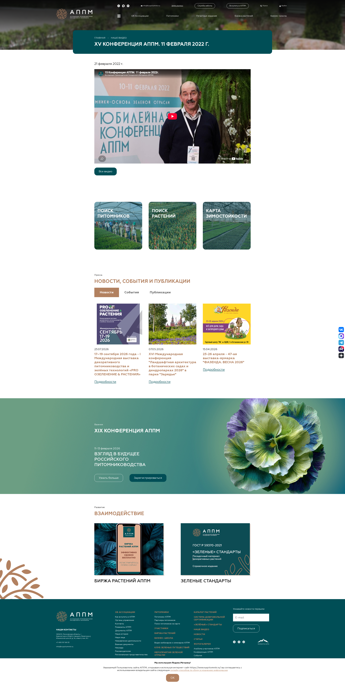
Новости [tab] (107, 292)
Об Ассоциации (140, 16)
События (198, 656)
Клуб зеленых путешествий (171, 648)
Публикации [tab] (160, 292)
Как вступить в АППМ (125, 617)
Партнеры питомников (164, 620)
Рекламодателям (123, 651)
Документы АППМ (123, 631)
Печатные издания (206, 16)
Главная (99, 38)
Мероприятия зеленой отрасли (168, 653)
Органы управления (124, 620)
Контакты (119, 624)
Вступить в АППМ (238, 6)
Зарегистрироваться (148, 478)
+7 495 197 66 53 (62, 642)
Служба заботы (205, 6)
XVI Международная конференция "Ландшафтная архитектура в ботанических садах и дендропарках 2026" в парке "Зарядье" (172, 364)
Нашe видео (119, 38)
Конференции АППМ (203, 652)
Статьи (198, 639)
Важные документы (124, 644)
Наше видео (201, 630)
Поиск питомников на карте (167, 624)
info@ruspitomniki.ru (64, 647)
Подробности (105, 381)
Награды (119, 648)
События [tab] (131, 292)
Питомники (172, 16)
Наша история (121, 634)
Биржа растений (244, 16)
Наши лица (120, 637)
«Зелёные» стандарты (208, 625)
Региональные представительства (131, 655)
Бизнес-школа (163, 638)
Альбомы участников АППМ (207, 649)
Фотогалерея (202, 644)
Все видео (105, 171)
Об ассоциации (125, 612)
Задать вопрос (177, 6)
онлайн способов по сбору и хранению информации (199, 670)
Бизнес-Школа (278, 16)
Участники (161, 628)
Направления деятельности (128, 641)
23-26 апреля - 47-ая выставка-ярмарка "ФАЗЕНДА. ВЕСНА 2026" (223, 358)
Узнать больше (109, 478)
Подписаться (246, 628)
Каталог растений (205, 612)
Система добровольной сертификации (209, 618)
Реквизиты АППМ (123, 627)
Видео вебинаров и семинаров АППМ (172, 643)
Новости (199, 634)
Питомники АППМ (162, 617)
